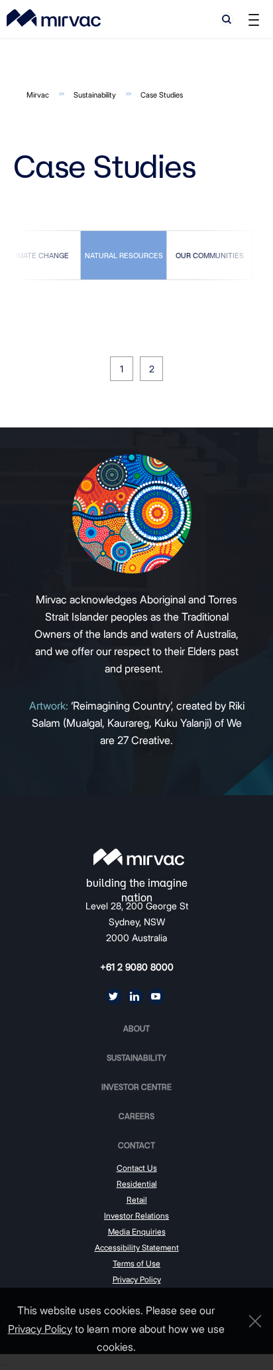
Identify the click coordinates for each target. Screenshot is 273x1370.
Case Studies (161, 95)
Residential (137, 1184)
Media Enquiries (137, 1232)
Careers (136, 1116)
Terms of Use (136, 1263)
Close (251, 1321)
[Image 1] (54, 18)
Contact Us (137, 1168)
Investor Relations (136, 1216)
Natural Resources (124, 255)
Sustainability (95, 95)
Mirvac (38, 95)
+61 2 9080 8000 (137, 966)
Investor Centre (136, 1087)
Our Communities (210, 255)
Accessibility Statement (137, 1248)
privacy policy (40, 1328)
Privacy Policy (137, 1279)
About (136, 1028)
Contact (136, 1145)
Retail (137, 1200)
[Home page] (138, 857)
